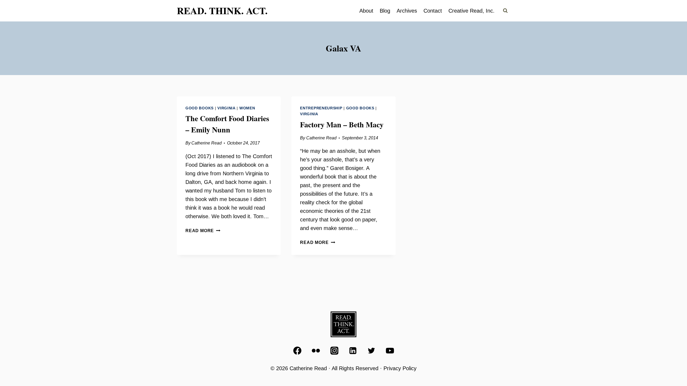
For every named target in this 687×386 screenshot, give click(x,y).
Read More (202, 230)
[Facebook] (297, 351)
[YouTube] (390, 351)
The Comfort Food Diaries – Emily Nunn (227, 124)
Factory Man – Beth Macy (341, 124)
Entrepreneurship (321, 108)
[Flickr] (316, 351)
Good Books (199, 108)
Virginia (226, 108)
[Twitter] (371, 351)
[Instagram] (334, 351)
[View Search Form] (505, 11)
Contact (432, 11)
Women (247, 108)
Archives (407, 11)
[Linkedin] (353, 351)
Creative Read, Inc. (471, 11)
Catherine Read (206, 143)
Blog (385, 11)
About (366, 11)
